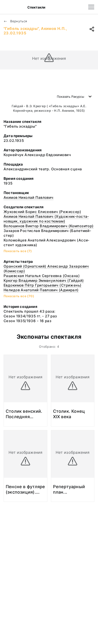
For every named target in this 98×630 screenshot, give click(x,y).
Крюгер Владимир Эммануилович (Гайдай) (44, 280)
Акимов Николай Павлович (29, 197)
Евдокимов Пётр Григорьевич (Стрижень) (43, 285)
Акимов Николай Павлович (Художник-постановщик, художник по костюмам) (46, 218)
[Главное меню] (91, 7)
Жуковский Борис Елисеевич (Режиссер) (42, 211)
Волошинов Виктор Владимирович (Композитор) (49, 226)
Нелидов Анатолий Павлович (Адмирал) (41, 290)
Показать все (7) (18, 251)
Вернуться (18, 21)
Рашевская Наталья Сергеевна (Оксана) (42, 275)
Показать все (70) (19, 296)
